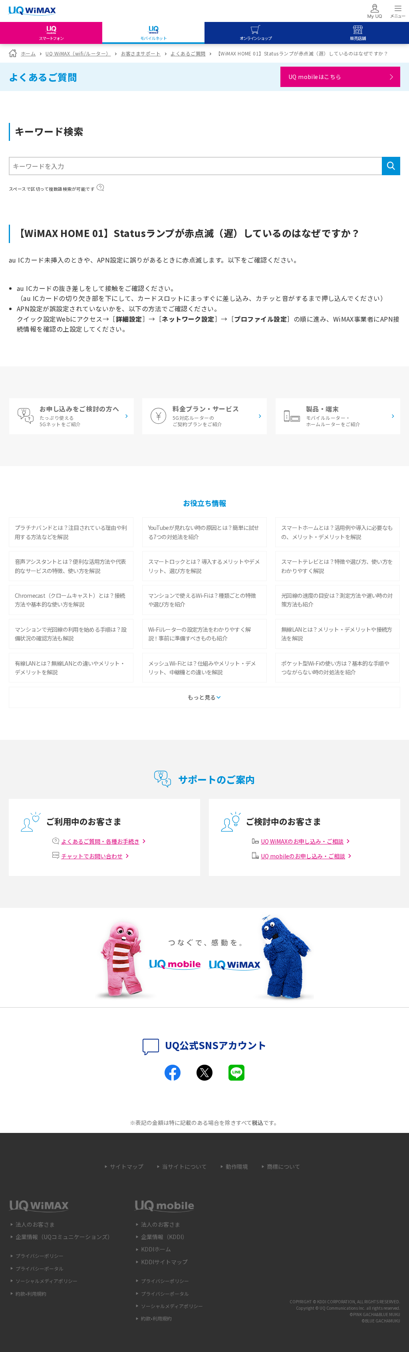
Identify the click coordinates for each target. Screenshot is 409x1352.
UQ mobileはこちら (314, 77)
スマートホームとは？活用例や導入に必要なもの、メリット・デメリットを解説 (337, 532)
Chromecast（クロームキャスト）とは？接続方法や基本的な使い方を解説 (70, 599)
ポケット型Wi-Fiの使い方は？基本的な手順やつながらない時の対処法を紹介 (335, 667)
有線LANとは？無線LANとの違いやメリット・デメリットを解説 (70, 667)
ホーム (28, 53)
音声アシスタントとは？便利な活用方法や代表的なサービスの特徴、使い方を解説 (70, 565)
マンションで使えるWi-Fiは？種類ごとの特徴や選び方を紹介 (202, 599)
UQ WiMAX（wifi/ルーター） (78, 53)
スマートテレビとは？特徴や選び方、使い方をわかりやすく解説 (337, 565)
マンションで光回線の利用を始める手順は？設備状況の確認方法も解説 (70, 633)
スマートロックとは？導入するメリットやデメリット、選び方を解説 (204, 565)
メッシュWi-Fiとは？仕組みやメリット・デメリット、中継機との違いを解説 (202, 667)
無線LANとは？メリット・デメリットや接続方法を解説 (336, 633)
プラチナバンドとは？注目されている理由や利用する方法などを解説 (71, 532)
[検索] (391, 166)
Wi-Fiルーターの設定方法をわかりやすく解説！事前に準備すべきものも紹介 (199, 633)
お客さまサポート (141, 53)
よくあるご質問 (188, 53)
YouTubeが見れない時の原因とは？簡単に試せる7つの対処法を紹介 (203, 532)
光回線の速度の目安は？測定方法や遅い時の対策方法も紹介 (337, 599)
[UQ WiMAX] (32, 11)
